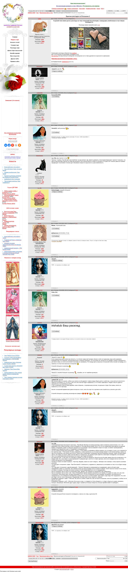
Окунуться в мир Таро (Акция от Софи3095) (9, 212)
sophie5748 (39, 92)
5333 (76, 290)
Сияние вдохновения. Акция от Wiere (9, 226)
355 (48, 11)
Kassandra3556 (39, 256)
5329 (76, 155)
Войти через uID (12, 141)
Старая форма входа (12, 149)
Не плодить (55, 56)
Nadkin (39, 223)
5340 (79, 522)
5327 (75, 92)
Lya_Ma (39, 188)
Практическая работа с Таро (46, 12)
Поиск (98, 8)
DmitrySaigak (39, 155)
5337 (76, 408)
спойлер (74, 53)
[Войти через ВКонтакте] (5, 145)
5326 (75, 66)
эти (99, 25)
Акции (4, 214)
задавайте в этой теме (13, 27)
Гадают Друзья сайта (9, 193)
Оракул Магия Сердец (12, 287)
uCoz (72, 569)
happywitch (39, 441)
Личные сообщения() (58, 8)
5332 (76, 256)
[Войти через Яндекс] (12, 145)
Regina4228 (39, 66)
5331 (76, 223)
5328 (75, 125)
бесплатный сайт (65, 569)
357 (52, 11)
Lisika (39, 18)
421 (57, 11)
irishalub (39, 355)
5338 (76, 441)
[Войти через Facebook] (9, 145)
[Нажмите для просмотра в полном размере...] (89, 49)
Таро (37, 12)
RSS (102, 8)
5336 (76, 377)
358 (53, 11)
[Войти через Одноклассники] (19, 145)
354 (46, 11)
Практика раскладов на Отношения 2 (62, 12)
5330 (76, 188)
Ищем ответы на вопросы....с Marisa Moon (9, 216)
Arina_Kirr (39, 125)
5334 (76, 322)
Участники (82, 8)
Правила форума (91, 8)
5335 (76, 355)
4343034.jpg (65, 61)
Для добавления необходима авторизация (12, 133)
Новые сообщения (72, 8)
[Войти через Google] (16, 145)
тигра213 (39, 322)
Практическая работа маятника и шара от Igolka (9, 200)
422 (59, 11)
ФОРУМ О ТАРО (31, 12)
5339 (76, 487)
